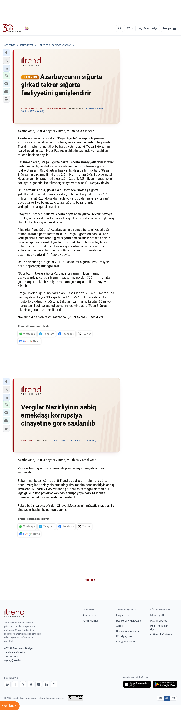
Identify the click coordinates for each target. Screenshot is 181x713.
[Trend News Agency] (14, 612)
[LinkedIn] (46, 684)
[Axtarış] (119, 28)
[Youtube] (31, 684)
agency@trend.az (13, 660)
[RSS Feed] (54, 684)
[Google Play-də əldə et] (165, 684)
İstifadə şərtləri (158, 615)
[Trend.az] (16, 28)
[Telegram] (38, 684)
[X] (23, 684)
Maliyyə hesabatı (125, 641)
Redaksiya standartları (128, 631)
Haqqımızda (123, 615)
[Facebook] (15, 684)
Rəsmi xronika (90, 620)
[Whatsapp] (7, 684)
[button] (6, 52)
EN (160, 698)
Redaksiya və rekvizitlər (129, 620)
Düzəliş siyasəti (124, 636)
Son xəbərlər (89, 615)
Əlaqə (119, 625)
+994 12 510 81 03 (13, 656)
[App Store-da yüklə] (137, 684)
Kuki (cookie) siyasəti (161, 634)
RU (173, 698)
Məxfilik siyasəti (158, 620)
